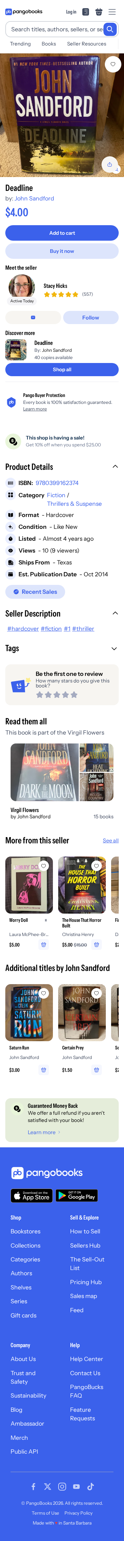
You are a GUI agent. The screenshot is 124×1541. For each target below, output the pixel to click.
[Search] (110, 29)
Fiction (56, 495)
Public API (24, 1451)
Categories (25, 1259)
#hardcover (23, 628)
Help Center (86, 1358)
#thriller (83, 628)
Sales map (83, 1295)
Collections (25, 1245)
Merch (19, 1437)
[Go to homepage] (23, 12)
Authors (21, 1273)
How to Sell (85, 1231)
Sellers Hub (85, 1245)
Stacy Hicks (55, 285)
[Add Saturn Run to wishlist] (43, 993)
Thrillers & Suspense (74, 503)
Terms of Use (45, 1513)
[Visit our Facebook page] (33, 1487)
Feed (77, 1310)
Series (19, 1301)
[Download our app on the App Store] (32, 1196)
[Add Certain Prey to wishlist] (96, 993)
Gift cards (23, 1315)
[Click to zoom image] (62, 115)
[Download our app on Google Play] (77, 1195)
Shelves (21, 1287)
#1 (67, 628)
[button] (62, 467)
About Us (23, 1358)
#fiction (51, 628)
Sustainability (28, 1395)
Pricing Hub (86, 1282)
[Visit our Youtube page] (76, 1487)
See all (111, 840)
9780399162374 (57, 482)
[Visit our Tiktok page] (91, 1487)
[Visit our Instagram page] (62, 1487)
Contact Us (85, 1373)
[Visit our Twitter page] (48, 1487)
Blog (16, 1409)
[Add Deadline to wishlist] (113, 64)
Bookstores (25, 1231)
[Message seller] (33, 317)
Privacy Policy (78, 1513)
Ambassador (27, 1423)
